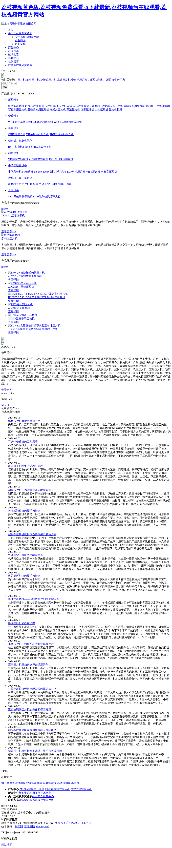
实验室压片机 (109, 171)
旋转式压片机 (92, 106)
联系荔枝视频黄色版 (20, 65)
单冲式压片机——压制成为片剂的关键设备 (33, 599)
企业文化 (20, 44)
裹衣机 (75, 783)
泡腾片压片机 (58, 109)
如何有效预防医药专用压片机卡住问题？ (32, 730)
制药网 (19, 826)
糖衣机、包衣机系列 (20, 140)
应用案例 (35, 792)
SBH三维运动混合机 (62, 134)
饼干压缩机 (87, 109)
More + (5, 405)
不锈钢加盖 (64, 783)
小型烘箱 (60, 171)
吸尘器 (34, 184)
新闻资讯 (13, 51)
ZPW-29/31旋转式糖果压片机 (25, 276)
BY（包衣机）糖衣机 (20, 146)
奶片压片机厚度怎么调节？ (24, 421)
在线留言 (13, 61)
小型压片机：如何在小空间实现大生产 (31, 644)
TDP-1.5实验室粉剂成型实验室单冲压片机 (33, 329)
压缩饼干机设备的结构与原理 (25, 465)
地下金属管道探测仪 (13, 783)
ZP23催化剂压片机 (19, 307)
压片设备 (13, 99)
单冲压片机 (60, 106)
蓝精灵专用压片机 (134, 106)
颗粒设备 (13, 153)
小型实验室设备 (17, 165)
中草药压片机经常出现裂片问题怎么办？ (32, 688)
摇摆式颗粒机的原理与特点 (24, 510)
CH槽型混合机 (16, 134)
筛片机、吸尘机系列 (20, 177)
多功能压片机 (16, 106)
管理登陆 (29, 826)
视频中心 (13, 58)
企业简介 (20, 40)
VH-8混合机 (93, 171)
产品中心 (13, 47)
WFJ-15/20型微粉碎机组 (68, 121)
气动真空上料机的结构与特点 (25, 555)
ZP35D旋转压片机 (81, 789)
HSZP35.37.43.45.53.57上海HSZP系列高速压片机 (36, 297)
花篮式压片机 (75, 106)
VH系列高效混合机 (37, 134)
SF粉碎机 (27, 171)
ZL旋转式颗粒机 (38, 159)
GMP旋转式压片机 (112, 106)
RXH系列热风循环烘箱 (46, 196)
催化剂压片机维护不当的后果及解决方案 (32, 534)
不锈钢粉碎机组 (43, 121)
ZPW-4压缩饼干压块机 (21, 318)
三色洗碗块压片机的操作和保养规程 (29, 709)
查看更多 (6, 389)
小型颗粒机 (15, 171)
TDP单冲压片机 (76, 171)
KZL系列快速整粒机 (61, 159)
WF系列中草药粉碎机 (21, 121)
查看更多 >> (8, 231)
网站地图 (6, 844)
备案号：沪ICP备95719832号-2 (73, 822)
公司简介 (37, 796)
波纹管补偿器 (34, 783)
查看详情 (13, 279)
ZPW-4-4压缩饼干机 (13, 215)
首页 (10, 29)
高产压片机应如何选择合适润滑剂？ (29, 664)
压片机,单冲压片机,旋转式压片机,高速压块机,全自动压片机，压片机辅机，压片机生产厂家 (71, 79)
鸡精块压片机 (154, 106)
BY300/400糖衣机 (44, 171)
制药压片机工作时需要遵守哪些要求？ (31, 490)
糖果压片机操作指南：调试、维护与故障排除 (35, 750)
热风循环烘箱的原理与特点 (24, 575)
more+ (4, 208)
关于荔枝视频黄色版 (20, 33)
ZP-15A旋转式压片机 (57, 789)
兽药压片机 (45, 106)
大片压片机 (101, 109)
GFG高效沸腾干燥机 (20, 196)
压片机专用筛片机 (19, 184)
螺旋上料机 (65, 184)
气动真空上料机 (48, 184)
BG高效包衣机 (42, 146)
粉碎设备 (13, 115)
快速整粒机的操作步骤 (21, 623)
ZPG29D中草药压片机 (21, 286)
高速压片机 (73, 109)
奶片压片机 (31, 106)
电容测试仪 (49, 783)
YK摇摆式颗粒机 (18, 159)
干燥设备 (13, 190)
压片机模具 (115, 109)
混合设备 (13, 128)
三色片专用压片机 (38, 109)
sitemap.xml (42, 826)
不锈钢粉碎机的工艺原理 (23, 441)
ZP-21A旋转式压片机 (31, 789)
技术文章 (13, 54)
